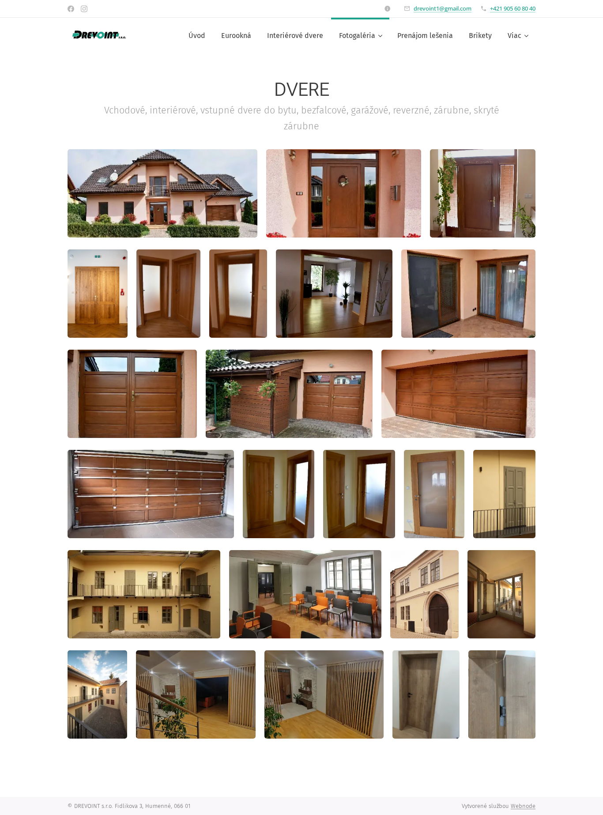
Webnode (523, 806)
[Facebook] (70, 8)
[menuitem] (197, 36)
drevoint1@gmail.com (442, 8)
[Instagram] (84, 8)
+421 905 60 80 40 (512, 8)
